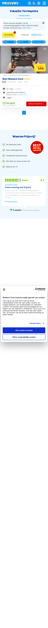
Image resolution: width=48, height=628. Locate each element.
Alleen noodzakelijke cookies (24, 337)
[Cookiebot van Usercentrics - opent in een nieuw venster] (35, 289)
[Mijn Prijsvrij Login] (39, 3)
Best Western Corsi (13, 78)
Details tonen (35, 323)
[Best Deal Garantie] (37, 147)
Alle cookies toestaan (24, 330)
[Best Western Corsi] (24, 73)
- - (17, 82)
